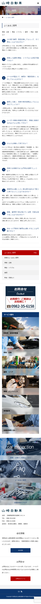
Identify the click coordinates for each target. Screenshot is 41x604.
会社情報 (20, 550)
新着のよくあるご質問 (11, 257)
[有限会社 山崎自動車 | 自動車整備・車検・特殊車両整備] (12, 3)
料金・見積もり (9, 277)
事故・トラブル (17, 32)
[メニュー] (38, 3)
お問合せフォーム (20, 578)
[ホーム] (2, 17)
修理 (26, 32)
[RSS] (21, 591)
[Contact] (19, 591)
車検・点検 (5, 32)
